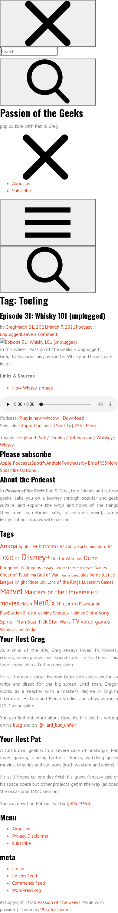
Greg (10, 327)
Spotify (63, 425)
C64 (60, 546)
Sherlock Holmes (69, 613)
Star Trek (37, 621)
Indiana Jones (69, 575)
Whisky (7, 445)
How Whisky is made (32, 388)
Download (73, 418)
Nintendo (67, 603)
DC (17, 558)
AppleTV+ (28, 546)
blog (17, 725)
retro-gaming (39, 613)
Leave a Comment (39, 334)
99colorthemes (56, 909)
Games (100, 567)
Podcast (84, 327)
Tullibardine (80, 437)
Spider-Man (13, 621)
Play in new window (39, 418)
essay (47, 567)
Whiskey (104, 437)
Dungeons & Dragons (20, 567)
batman (47, 546)
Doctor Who (62, 558)
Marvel (11, 591)
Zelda (30, 630)
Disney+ (35, 557)
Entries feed (24, 876)
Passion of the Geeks (41, 113)
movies (9, 603)
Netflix (44, 603)
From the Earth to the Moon (73, 568)
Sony (103, 612)
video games (95, 621)
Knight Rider (26, 582)
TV (76, 621)
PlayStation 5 (12, 613)
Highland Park (32, 437)
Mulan (26, 604)
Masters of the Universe (57, 592)
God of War (47, 575)
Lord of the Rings (64, 582)
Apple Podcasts (36, 425)
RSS (78, 425)
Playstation (89, 604)
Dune (91, 558)
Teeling (57, 437)
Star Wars (60, 621)
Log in (18, 868)
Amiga (8, 546)
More (91, 425)
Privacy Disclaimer (30, 836)
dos (78, 558)
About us (21, 183)
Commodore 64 (98, 546)
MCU (95, 593)
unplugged (10, 334)
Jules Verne (90, 575)
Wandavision (11, 630)
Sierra (91, 613)
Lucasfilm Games (98, 582)
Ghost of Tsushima (18, 575)
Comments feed (28, 883)
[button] (48, 23)
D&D (7, 558)
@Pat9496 (78, 803)
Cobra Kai (74, 546)
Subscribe (21, 191)
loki (43, 582)
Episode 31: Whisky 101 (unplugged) (52, 315)
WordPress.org (26, 890)
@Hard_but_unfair (57, 725)
